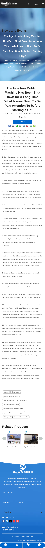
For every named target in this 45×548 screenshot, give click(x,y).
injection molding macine (11, 396)
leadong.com (37, 540)
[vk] (17, 521)
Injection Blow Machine (11, 404)
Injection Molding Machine (12, 392)
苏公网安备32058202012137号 (22, 536)
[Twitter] (10, 521)
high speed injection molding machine (15, 417)
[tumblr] (14, 521)
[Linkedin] (7, 521)
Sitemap (20, 540)
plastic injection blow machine (13, 408)
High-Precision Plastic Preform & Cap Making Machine (31, 447)
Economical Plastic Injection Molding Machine (14, 447)
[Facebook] (3, 521)
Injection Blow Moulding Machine (14, 400)
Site (25, 117)
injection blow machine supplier (13, 413)
